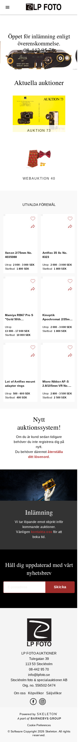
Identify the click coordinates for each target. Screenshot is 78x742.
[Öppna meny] (7, 7)
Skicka (60, 587)
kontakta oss (41, 532)
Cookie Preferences (39, 725)
